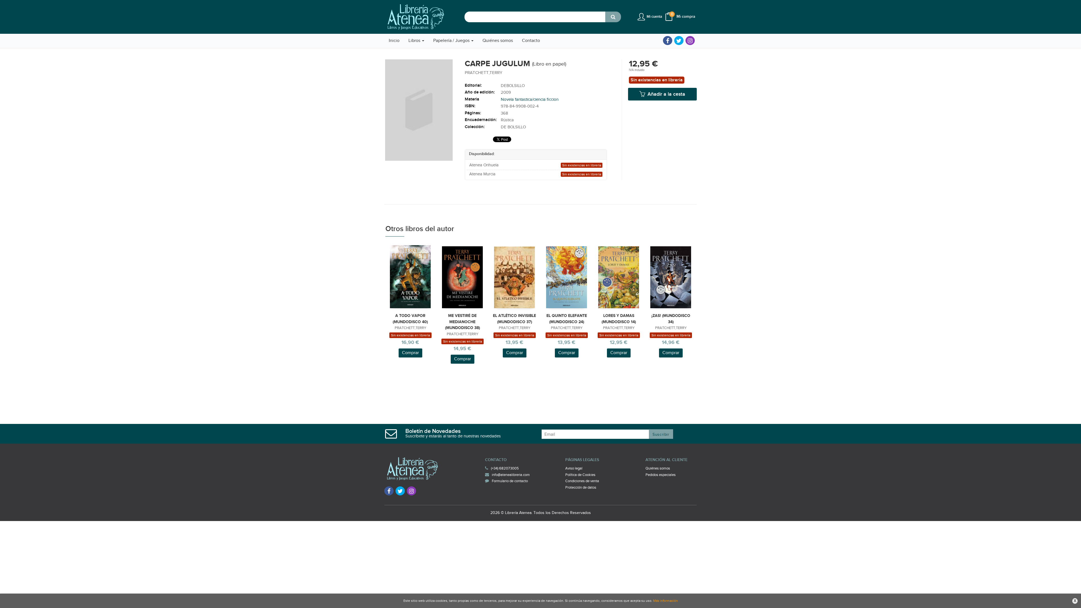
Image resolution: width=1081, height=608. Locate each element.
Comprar (410, 353)
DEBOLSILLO (513, 85)
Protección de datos (580, 487)
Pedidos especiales (661, 475)
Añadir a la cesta (665, 94)
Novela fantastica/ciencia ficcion (530, 99)
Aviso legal (573, 468)
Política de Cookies (580, 475)
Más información (665, 601)
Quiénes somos (658, 468)
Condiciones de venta (582, 481)
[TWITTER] (679, 40)
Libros (414, 40)
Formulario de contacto (510, 481)
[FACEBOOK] (667, 40)
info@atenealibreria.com (511, 475)
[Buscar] (613, 17)
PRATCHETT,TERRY (483, 72)
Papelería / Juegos (452, 40)
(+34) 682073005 (505, 468)
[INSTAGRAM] (690, 40)
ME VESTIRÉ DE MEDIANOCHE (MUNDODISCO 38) (462, 321)
